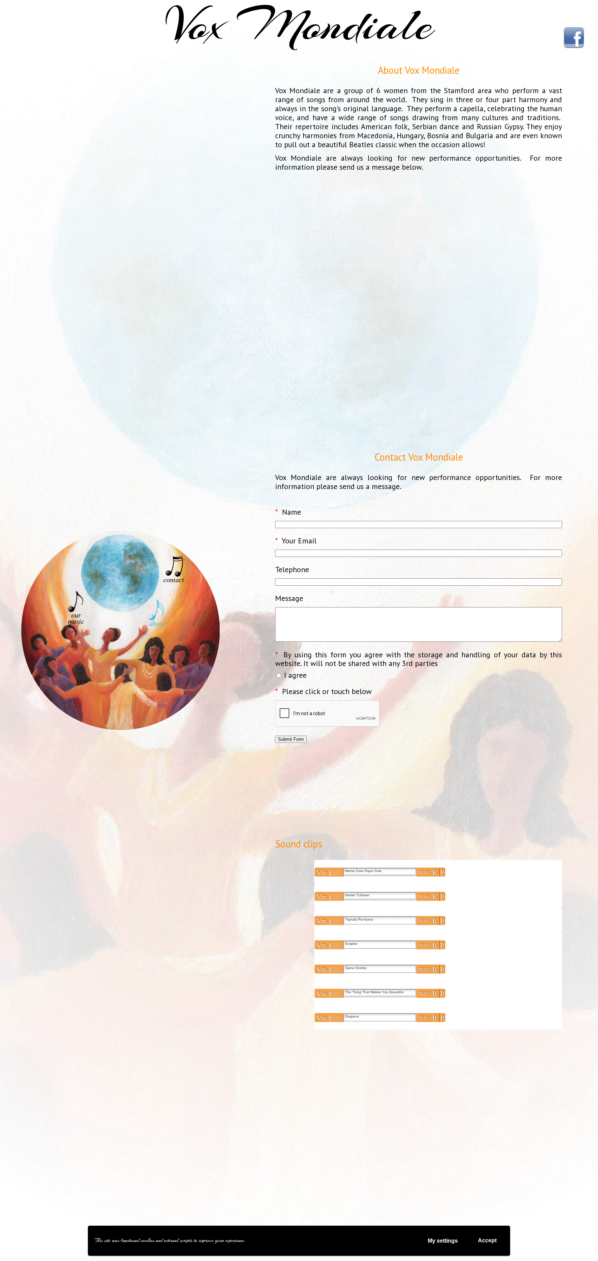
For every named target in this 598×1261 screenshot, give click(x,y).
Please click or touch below (323, 691)
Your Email (296, 540)
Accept (487, 1240)
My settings (443, 1241)
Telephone (292, 569)
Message (289, 598)
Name (288, 512)
